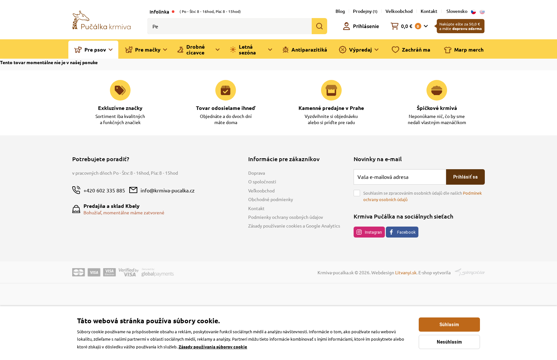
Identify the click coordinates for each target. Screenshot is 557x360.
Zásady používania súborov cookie (213, 346)
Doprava (256, 173)
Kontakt (429, 11)
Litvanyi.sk (405, 272)
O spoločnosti (262, 181)
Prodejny (365, 11)
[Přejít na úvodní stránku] (102, 19)
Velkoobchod (399, 11)
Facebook (406, 232)
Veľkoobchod (261, 190)
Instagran (373, 232)
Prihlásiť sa (465, 177)
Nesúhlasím (449, 342)
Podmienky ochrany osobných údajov (285, 217)
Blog (340, 11)
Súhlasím (449, 324)
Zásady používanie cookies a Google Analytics (294, 226)
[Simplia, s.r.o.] (470, 271)
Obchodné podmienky (270, 199)
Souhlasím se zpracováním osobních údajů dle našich (422, 196)
